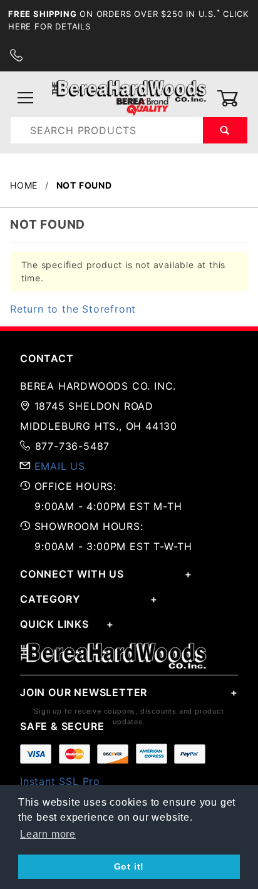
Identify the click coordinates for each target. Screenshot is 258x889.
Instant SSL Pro (60, 781)
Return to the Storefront (73, 309)
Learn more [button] (48, 834)
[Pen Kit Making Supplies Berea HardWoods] (129, 97)
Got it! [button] (129, 866)
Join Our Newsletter (83, 692)
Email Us (59, 466)
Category (50, 599)
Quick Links (54, 624)
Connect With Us (72, 574)
